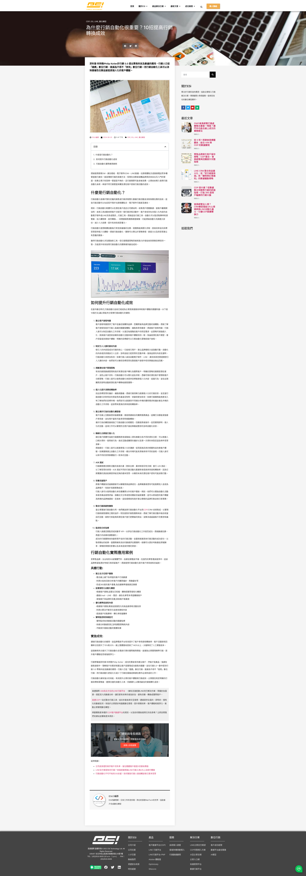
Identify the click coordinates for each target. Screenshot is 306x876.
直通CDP (96, 700)
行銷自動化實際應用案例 (106, 164)
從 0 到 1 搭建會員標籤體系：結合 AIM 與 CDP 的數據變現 (205, 142)
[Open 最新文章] (180, 6)
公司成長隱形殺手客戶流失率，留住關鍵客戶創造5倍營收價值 (122, 766)
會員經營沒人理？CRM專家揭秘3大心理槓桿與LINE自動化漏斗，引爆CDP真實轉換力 (204, 209)
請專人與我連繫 (130, 745)
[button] (201, 7)
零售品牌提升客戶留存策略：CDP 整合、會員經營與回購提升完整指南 (205, 158)
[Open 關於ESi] (147, 6)
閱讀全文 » (197, 134)
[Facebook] (106, 867)
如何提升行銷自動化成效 (106, 159)
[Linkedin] (119, 867)
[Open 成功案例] (194, 6)
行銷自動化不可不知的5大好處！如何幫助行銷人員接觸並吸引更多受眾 (126, 773)
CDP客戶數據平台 (115, 712)
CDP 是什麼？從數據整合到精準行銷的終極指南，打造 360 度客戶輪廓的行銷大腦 (205, 191)
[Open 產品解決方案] (165, 6)
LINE (96, 21)
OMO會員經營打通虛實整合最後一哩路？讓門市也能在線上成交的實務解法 (205, 127)
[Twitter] (112, 867)
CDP (88, 21)
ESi (92, 21)
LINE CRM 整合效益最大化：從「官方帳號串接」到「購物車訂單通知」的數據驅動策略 (205, 175)
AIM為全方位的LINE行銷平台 (112, 691)
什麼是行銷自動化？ (104, 155)
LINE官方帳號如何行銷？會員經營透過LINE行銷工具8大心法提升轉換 (125, 770)
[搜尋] (213, 75)
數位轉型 (102, 21)
